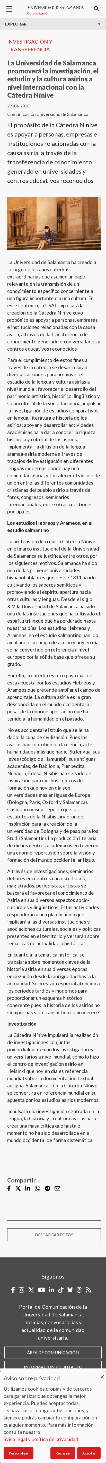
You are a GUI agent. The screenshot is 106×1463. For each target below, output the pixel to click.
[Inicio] (55, 10)
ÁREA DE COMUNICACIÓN (53, 1352)
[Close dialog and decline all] (102, 1374)
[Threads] (79, 1290)
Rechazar (63, 1453)
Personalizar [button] (18, 1453)
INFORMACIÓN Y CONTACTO (53, 1366)
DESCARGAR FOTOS (54, 1234)
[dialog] (53, 1417)
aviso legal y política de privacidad (41, 1439)
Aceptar (88, 1453)
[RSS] (88, 1290)
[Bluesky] (70, 1290)
